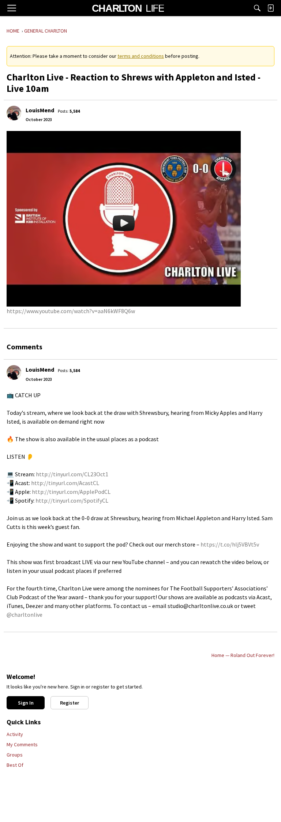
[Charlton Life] (128, 8)
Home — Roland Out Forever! (242, 655)
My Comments (22, 744)
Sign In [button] (26, 702)
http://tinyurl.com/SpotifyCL (71, 500)
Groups (15, 754)
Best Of (15, 765)
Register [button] (69, 702)
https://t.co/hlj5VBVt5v (230, 544)
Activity (15, 734)
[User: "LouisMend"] (14, 113)
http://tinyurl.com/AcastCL (65, 483)
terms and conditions (140, 56)
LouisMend (40, 110)
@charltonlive (24, 614)
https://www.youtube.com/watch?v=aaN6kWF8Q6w (71, 311)
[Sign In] (270, 8)
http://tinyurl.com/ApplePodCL (71, 491)
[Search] (257, 8)
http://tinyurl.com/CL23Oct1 (72, 474)
